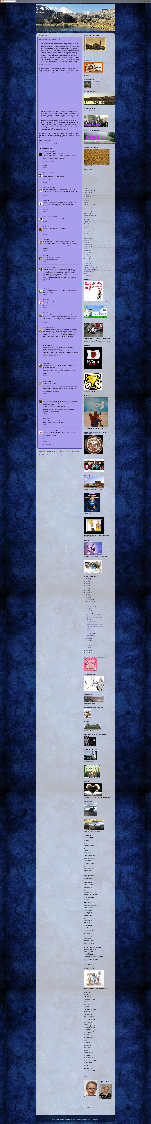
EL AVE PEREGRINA (49, 430)
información (87, 229)
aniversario (87, 192)
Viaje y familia (88, 271)
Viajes (86, 273)
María (44, 299)
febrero (90, 645)
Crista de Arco (47, 172)
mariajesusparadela (49, 216)
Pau (85, 254)
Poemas (86, 259)
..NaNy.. (45, 288)
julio (89, 610)
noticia (86, 250)
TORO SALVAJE (48, 151)
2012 (87, 595)
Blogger (96, 1119)
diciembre (90, 599)
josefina (96, 81)
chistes (86, 200)
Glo (44, 312)
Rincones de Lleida (89, 267)
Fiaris (45, 255)
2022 (87, 579)
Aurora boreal (91, 635)
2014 (87, 590)
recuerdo (86, 263)
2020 (87, 581)
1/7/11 (45, 441)
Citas (85, 202)
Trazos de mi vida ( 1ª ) (90, 269)
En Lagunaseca (88, 217)
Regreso (89, 619)
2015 (87, 588)
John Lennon (87, 234)
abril (89, 640)
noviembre (91, 601)
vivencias (86, 275)
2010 (87, 650)
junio (89, 613)
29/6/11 (45, 250)
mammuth (79, 1119)
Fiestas (86, 221)
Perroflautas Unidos (92, 622)
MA (44, 399)
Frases (86, 225)
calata (45, 200)
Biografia (86, 194)
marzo (89, 643)
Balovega (46, 381)
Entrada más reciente (47, 451)
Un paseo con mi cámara (94, 617)
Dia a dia (86, 213)
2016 (87, 585)
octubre (90, 603)
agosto (90, 608)
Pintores (86, 256)
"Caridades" (90, 631)
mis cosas (87, 246)
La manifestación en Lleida (94, 624)
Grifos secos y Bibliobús (49, 39)
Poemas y (87, 261)
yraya (44, 363)
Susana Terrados (48, 327)
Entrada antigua (74, 451)
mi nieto (86, 242)
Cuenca (86, 209)
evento (86, 219)
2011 (87, 597)
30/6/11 (45, 413)
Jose (44, 239)
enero (89, 647)
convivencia (87, 207)
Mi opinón (87, 244)
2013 (87, 592)
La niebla (86, 236)
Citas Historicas (88, 204)
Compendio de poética (90, 111)
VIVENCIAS (46, 8)
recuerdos (87, 265)
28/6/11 (45, 167)
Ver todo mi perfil (96, 86)
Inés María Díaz (47, 267)
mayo (89, 638)
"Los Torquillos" (88, 190)
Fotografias (87, 223)
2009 (87, 652)
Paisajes (86, 252)
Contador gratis (87, 56)
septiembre (91, 606)
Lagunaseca (87, 238)
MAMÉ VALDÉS (47, 187)
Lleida (86, 240)
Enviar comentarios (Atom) (54, 455)
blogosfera (87, 196)
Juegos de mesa (91, 633)
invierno (86, 232)
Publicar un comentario (48, 444)
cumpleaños (87, 211)
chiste (85, 198)
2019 (87, 583)
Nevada (86, 248)
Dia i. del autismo (89, 215)
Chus (44, 226)
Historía (86, 227)
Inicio (62, 451)
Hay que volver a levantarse (95, 626)
